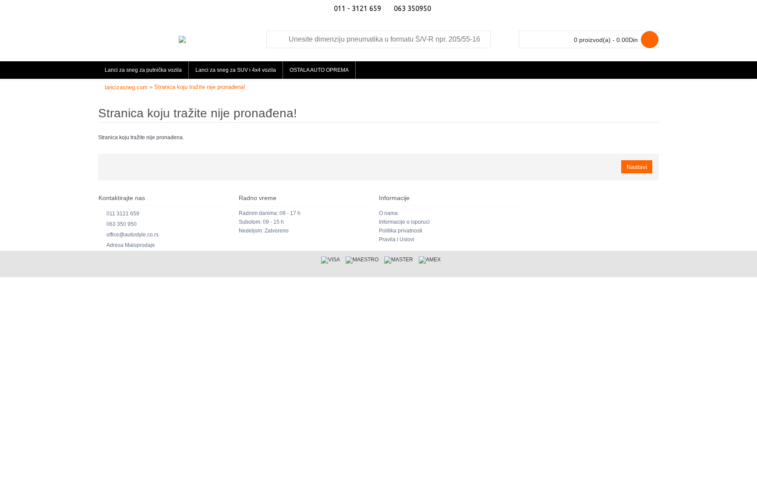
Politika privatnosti (400, 231)
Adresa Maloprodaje (130, 245)
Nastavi (636, 166)
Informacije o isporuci (404, 222)
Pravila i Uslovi (396, 239)
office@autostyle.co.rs (132, 235)
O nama (388, 213)
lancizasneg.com (126, 87)
